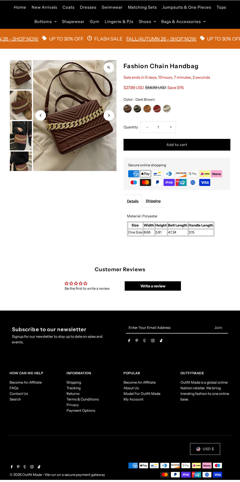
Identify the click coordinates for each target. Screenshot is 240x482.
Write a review (152, 286)
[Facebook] (129, 341)
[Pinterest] (136, 341)
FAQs (14, 388)
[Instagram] (152, 341)
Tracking (74, 388)
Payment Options (81, 410)
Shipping (153, 201)
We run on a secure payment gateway (75, 474)
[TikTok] (161, 341)
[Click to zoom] (109, 67)
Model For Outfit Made (142, 393)
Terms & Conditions (83, 399)
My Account (133, 399)
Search (15, 399)
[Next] (109, 115)
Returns (73, 393)
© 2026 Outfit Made (26, 474)
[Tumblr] (144, 341)
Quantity (131, 127)
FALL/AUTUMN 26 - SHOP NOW (152, 39)
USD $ (208, 449)
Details (133, 201)
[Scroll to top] (230, 469)
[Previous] (40, 115)
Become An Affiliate (26, 382)
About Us (131, 388)
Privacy (73, 405)
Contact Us (19, 393)
